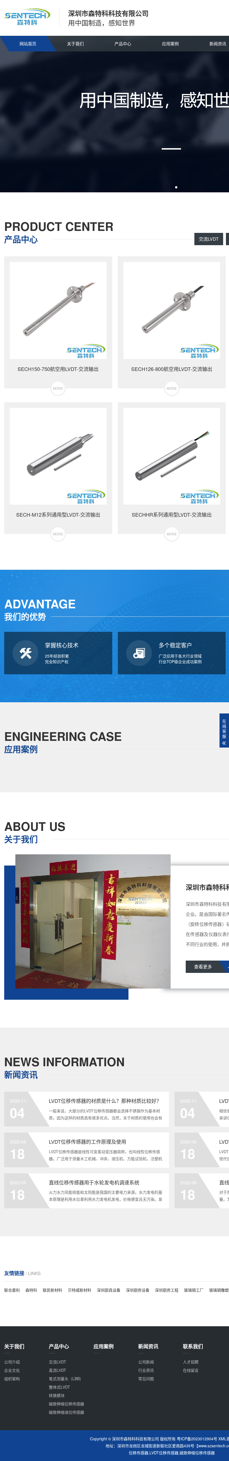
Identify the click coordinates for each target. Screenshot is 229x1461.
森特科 (31, 1290)
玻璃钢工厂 (194, 1290)
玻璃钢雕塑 (219, 1290)
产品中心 (123, 43)
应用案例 (170, 43)
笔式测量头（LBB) (65, 1378)
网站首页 (28, 43)
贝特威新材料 (79, 1290)
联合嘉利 (12, 1290)
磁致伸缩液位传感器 (66, 1412)
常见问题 (146, 1378)
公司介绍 (12, 1362)
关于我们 (75, 43)
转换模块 (57, 1395)
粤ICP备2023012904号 (197, 1438)
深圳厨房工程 (166, 1290)
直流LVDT (57, 1370)
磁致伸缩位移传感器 (66, 1403)
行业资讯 (146, 1370)
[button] (167, 187)
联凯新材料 (52, 1290)
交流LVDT (209, 239)
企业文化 (12, 1370)
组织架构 (12, 1378)
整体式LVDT (59, 1387)
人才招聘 (191, 1362)
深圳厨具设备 (108, 1290)
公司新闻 (146, 1362)
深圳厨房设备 (137, 1290)
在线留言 (191, 1370)
